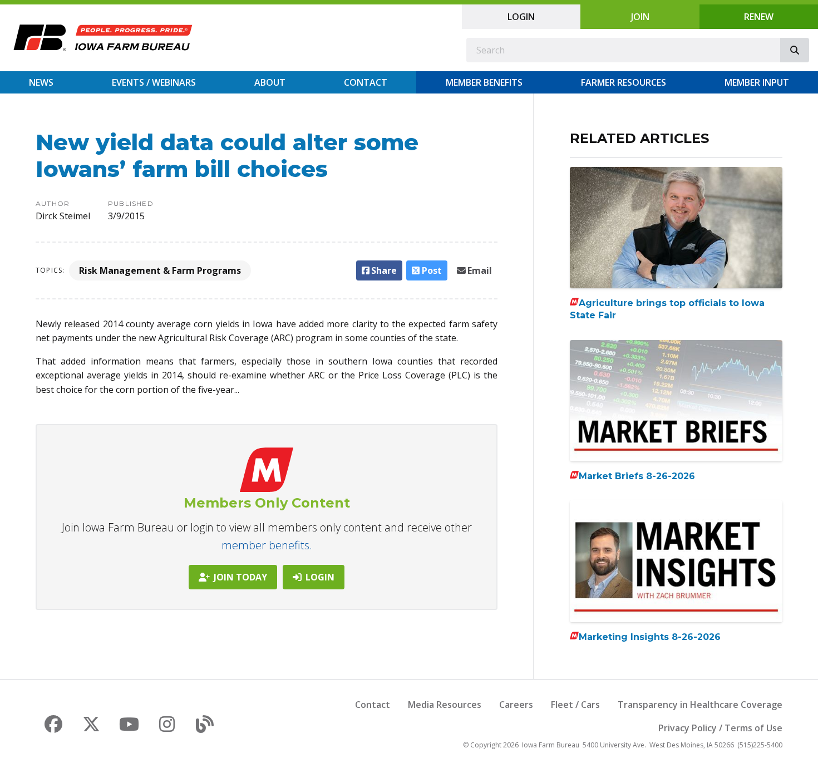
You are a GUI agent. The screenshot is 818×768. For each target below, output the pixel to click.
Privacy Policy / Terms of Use (720, 728)
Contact (365, 82)
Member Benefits (484, 82)
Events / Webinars (154, 82)
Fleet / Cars (575, 704)
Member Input (757, 82)
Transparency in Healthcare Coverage (700, 704)
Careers (516, 704)
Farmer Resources (623, 82)
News (41, 82)
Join (640, 17)
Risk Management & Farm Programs (160, 270)
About (269, 82)
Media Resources (444, 704)
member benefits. (266, 545)
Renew (758, 17)
